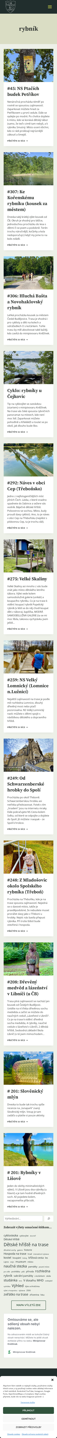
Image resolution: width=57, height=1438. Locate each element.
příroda (30, 1271)
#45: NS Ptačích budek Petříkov (23, 91)
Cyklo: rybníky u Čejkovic (24, 393)
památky (32, 1266)
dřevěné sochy (10, 1250)
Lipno (6, 1261)
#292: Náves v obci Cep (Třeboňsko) (26, 486)
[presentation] (28, 65)
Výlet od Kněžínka (32, 1286)
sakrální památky (23, 1275)
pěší (23, 1272)
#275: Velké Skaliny (27, 579)
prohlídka (15, 1271)
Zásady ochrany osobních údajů (35, 1434)
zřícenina (34, 1294)
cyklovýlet (24, 1235)
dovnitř (33, 1236)
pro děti (7, 1272)
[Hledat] (48, 1219)
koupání (17, 1257)
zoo (28, 1290)
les (46, 1257)
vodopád (48, 1280)
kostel (7, 1257)
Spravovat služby (28, 1402)
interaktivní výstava (41, 1254)
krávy (24, 1258)
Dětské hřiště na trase (26, 1244)
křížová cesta (36, 1257)
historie (28, 1249)
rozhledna (42, 1271)
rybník (8, 1275)
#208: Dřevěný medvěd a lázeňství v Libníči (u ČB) (27, 988)
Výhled (18, 1285)
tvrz (20, 1280)
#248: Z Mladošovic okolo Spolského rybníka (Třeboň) (27, 886)
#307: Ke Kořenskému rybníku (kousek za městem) (27, 200)
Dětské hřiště (11, 1239)
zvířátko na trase (16, 1294)
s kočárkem (40, 1276)
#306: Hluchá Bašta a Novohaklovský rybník (27, 302)
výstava (22, 1290)
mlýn (12, 1262)
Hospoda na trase (15, 1253)
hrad (30, 1254)
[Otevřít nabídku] (49, 7)
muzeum (21, 1261)
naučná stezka (15, 1266)
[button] (52, 1379)
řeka (42, 1294)
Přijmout (28, 1410)
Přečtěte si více (17, 140)
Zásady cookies (13, 1434)
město (30, 1261)
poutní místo (44, 1266)
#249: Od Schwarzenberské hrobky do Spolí (25, 784)
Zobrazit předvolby (28, 1427)
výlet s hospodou (10, 1290)
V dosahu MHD (33, 1280)
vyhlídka (7, 1286)
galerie (20, 1250)
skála (48, 1276)
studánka (10, 1280)
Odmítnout (28, 1418)
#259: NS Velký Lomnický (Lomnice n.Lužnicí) (28, 686)
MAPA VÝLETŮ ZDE (28, 1305)
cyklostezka (11, 1235)
